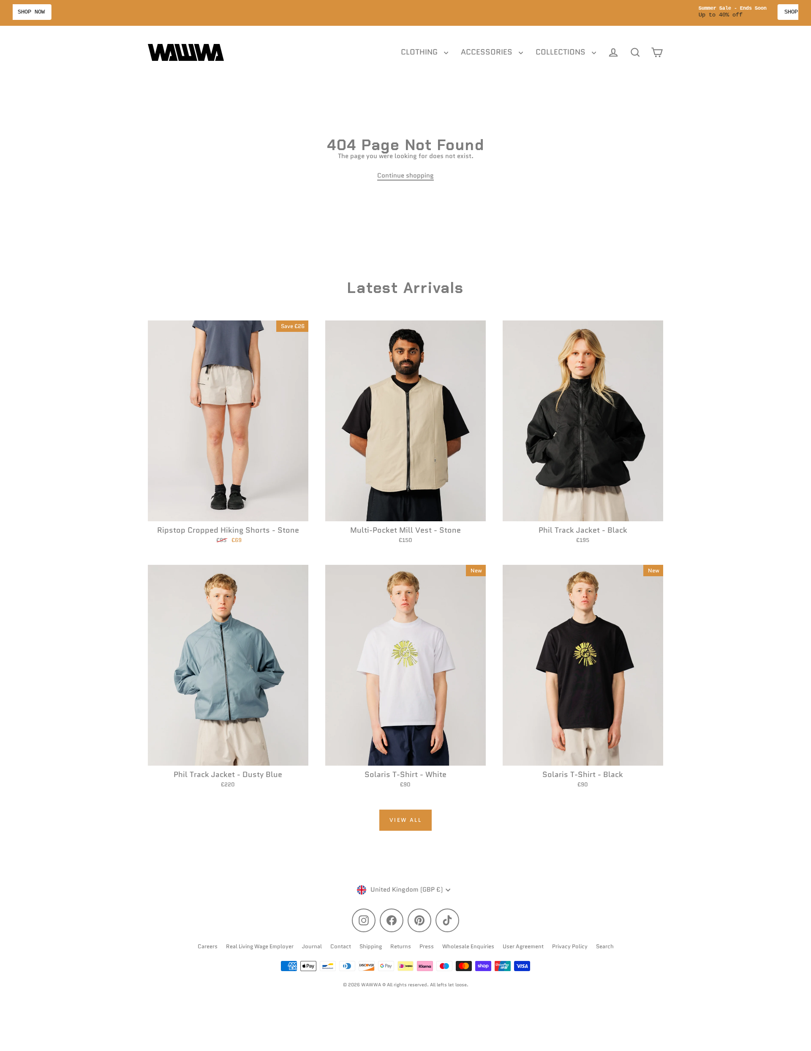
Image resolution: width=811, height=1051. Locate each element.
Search (605, 946)
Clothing (420, 52)
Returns (400, 946)
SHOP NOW (445, 11)
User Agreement (523, 946)
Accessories (487, 52)
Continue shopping (405, 175)
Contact (340, 946)
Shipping (370, 946)
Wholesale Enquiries (468, 946)
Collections (562, 52)
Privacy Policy (570, 946)
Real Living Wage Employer (260, 946)
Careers (208, 946)
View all (405, 820)
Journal (312, 946)
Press (426, 946)
